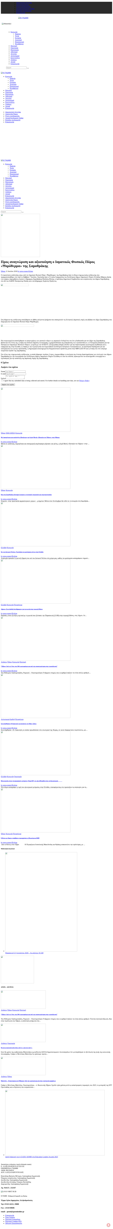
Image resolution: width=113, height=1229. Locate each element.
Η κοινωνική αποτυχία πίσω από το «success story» (16, 1048)
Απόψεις (4, 662)
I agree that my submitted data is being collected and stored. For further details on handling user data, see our (46, 381)
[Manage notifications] (108, 1225)
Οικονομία (18, 777)
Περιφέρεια (18, 605)
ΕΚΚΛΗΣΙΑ (10, 433)
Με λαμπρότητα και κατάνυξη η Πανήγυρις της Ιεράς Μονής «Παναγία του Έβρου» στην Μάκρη (30, 437)
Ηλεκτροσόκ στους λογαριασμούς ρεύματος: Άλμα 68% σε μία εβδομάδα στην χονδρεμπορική (31, 781)
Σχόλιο (3, 378)
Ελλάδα (3, 548)
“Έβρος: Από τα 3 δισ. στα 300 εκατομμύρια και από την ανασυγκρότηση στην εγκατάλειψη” (29, 666)
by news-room (23, 271)
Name (3, 371)
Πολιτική (23, 662)
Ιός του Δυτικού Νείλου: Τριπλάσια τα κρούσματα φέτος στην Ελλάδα (22, 552)
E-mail (3, 374)
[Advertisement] (56, 142)
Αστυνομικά (5, 719)
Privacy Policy (84, 381)
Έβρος (3, 271)
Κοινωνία (18, 433)
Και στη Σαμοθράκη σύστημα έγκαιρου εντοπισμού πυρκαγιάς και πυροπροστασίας (26, 494)
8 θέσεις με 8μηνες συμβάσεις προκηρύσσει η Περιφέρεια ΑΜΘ (20, 838)
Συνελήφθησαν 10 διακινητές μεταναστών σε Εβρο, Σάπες (18, 724)
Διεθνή (12, 719)
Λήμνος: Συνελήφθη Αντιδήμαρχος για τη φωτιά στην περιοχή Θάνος (22, 609)
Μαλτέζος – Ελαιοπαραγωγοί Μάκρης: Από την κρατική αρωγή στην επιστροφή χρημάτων (28, 1081)
